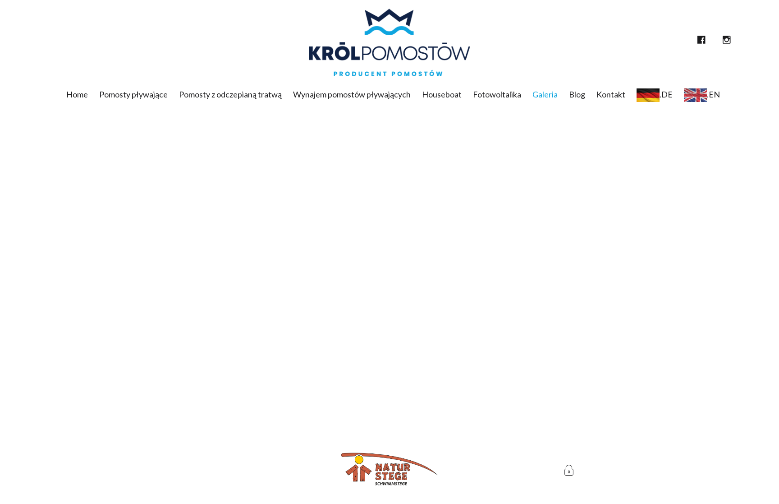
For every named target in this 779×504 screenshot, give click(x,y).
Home (77, 94)
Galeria (545, 94)
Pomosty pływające (133, 94)
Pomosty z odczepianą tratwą (230, 94)
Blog (577, 94)
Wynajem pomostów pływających (352, 94)
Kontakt (610, 94)
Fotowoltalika (497, 94)
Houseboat (442, 94)
